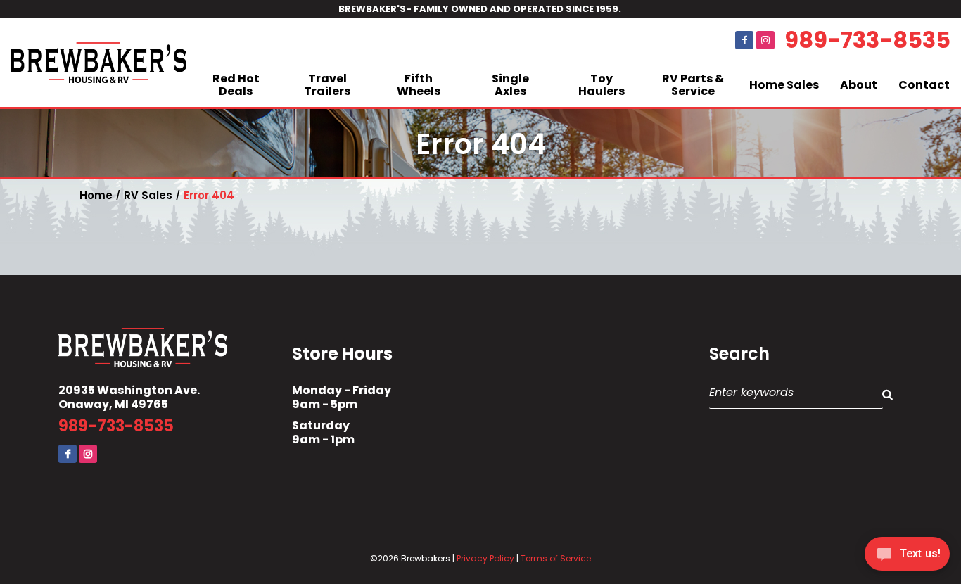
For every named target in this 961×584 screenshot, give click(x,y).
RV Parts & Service (693, 84)
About (858, 85)
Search (739, 353)
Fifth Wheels (418, 84)
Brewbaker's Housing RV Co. (98, 62)
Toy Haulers (601, 84)
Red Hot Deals (236, 84)
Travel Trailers (327, 84)
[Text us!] (907, 556)
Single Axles (510, 84)
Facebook (744, 40)
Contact (924, 85)
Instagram (765, 40)
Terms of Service (556, 558)
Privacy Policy (485, 558)
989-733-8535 (867, 40)
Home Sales (784, 85)
